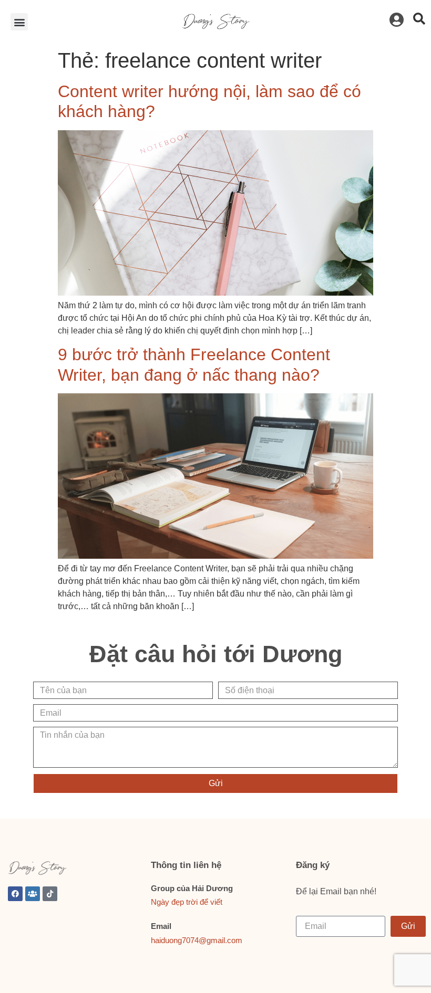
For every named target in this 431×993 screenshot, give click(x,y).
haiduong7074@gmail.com (196, 940)
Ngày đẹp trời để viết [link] (186, 901)
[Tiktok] (50, 893)
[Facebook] (15, 893)
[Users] (32, 893)
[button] (19, 21)
